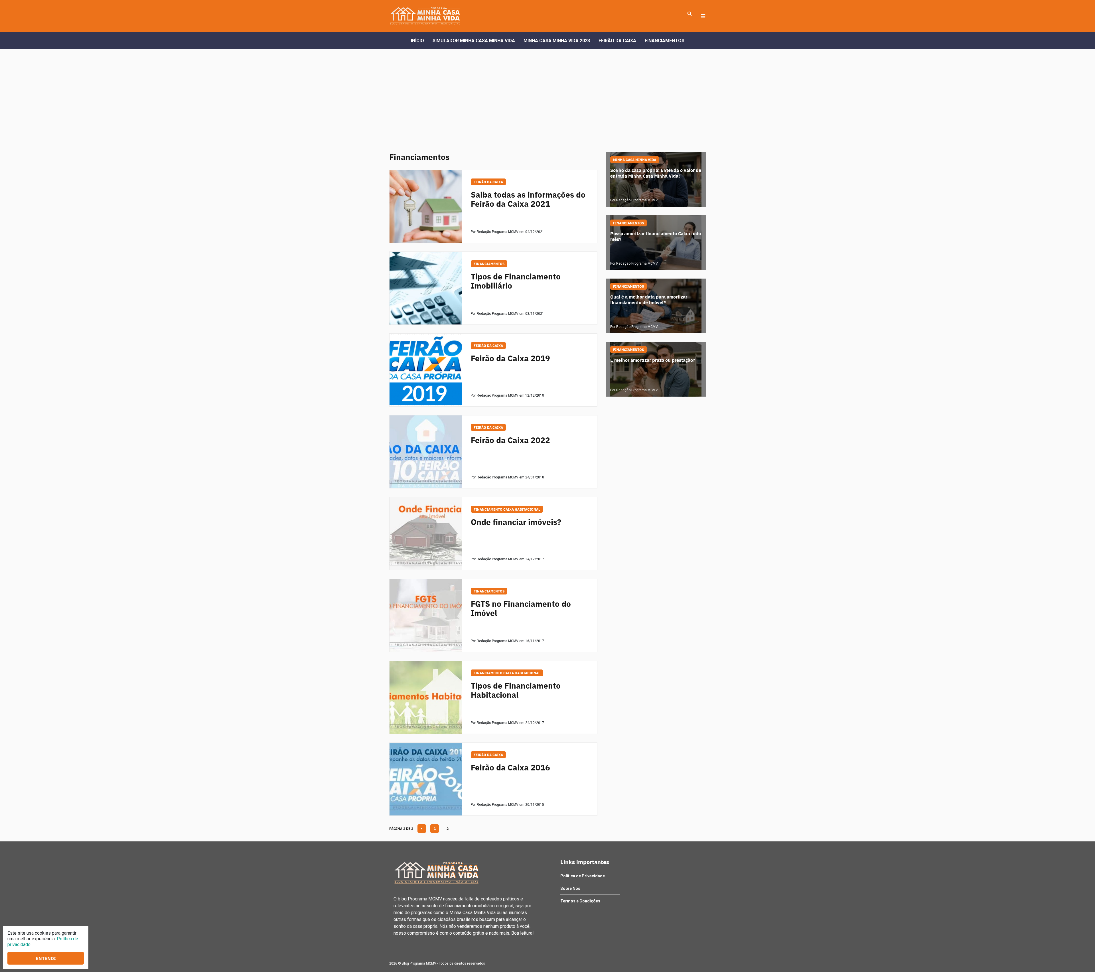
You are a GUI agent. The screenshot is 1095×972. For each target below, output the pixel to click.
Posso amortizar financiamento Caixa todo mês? (655, 236)
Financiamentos (664, 40)
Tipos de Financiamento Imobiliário (516, 280)
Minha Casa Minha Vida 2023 (557, 40)
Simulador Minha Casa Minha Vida (474, 40)
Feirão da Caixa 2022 (510, 440)
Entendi (46, 958)
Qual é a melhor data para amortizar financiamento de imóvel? (648, 300)
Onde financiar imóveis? (516, 522)
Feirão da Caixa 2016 (510, 767)
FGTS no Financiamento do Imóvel (521, 608)
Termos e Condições (580, 901)
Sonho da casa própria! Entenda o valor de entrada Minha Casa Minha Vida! (655, 173)
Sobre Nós (570, 888)
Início (417, 40)
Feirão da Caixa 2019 (510, 358)
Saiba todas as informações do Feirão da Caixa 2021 (528, 199)
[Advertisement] (547, 92)
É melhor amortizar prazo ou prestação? (652, 360)
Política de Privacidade (582, 876)
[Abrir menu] (703, 16)
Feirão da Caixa (617, 40)
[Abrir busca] (689, 13)
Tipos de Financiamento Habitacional (516, 690)
